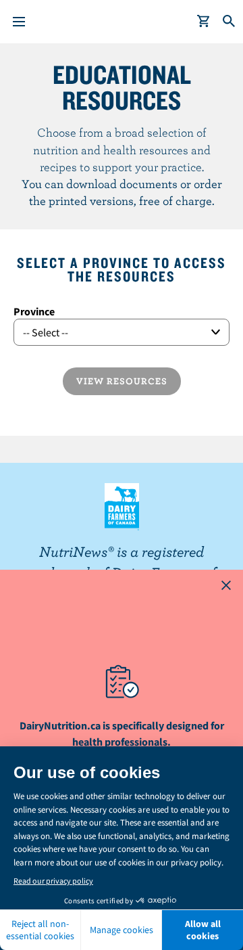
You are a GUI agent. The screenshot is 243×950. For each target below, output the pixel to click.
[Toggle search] (229, 21)
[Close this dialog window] (226, 587)
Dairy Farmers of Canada (122, 506)
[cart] (203, 21)
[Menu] (18, 21)
